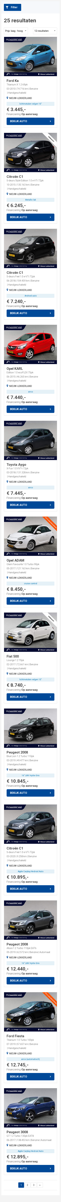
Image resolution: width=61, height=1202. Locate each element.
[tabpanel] (30, 56)
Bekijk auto (18, 121)
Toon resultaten (21, 1195)
